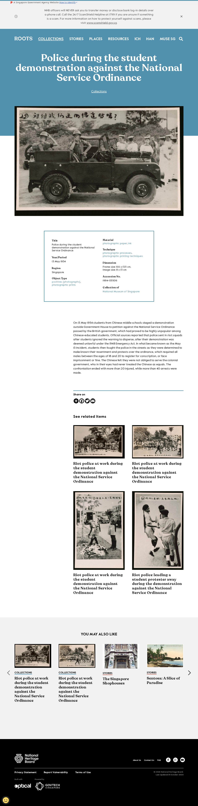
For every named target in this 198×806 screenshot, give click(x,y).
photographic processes (117, 253)
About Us (137, 760)
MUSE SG (167, 38)
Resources (118, 38)
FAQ (159, 760)
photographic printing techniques (123, 256)
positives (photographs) (66, 282)
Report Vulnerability (56, 772)
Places (96, 38)
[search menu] (181, 37)
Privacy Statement (25, 772)
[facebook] (168, 760)
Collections (51, 38)
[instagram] (175, 760)
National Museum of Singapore (121, 291)
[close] (181, 17)
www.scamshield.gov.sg (102, 23)
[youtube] (182, 760)
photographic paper (115, 243)
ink (129, 243)
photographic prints (64, 285)
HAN (150, 38)
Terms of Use (83, 772)
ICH (138, 38)
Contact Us (149, 760)
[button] (189, 673)
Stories (76, 38)
